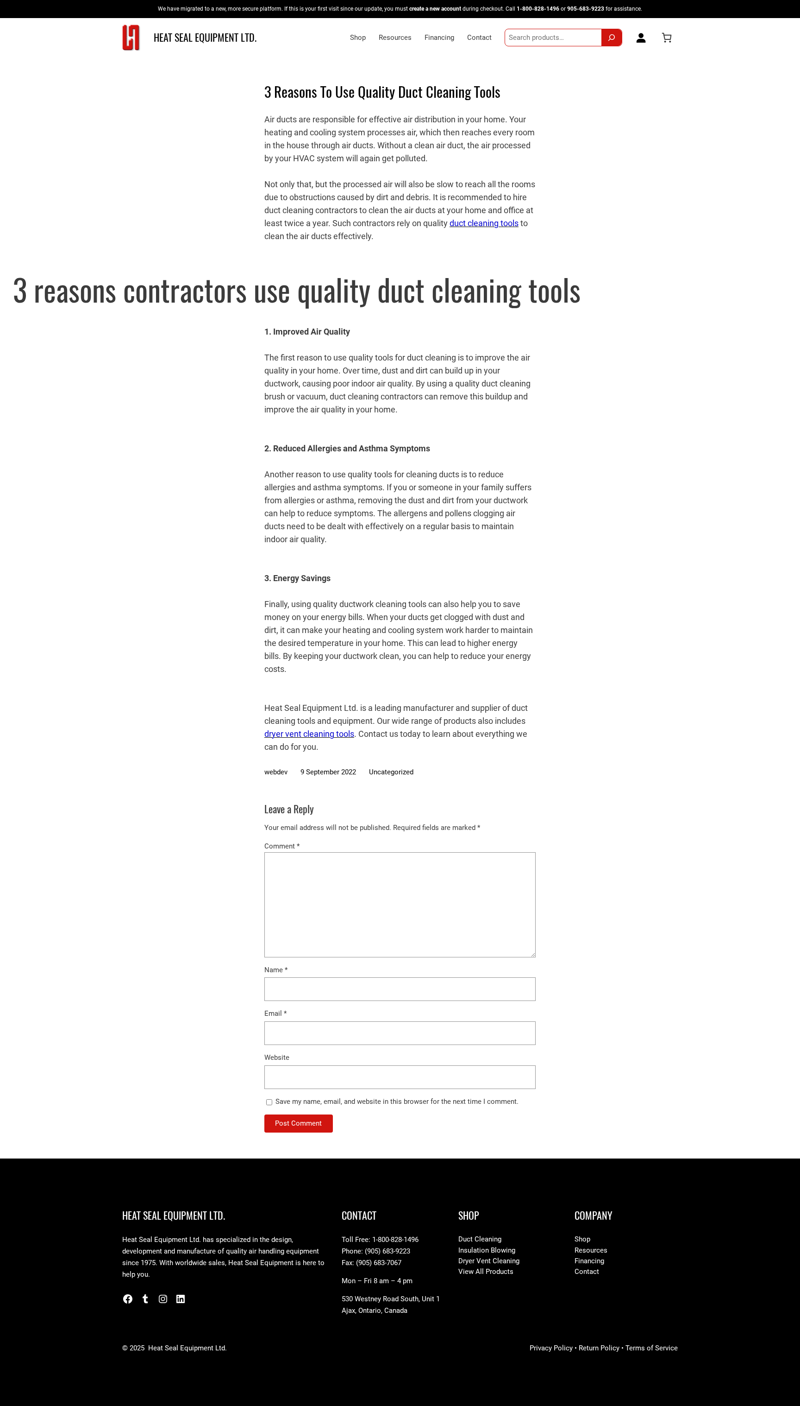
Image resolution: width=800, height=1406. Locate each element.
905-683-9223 (585, 8)
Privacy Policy (551, 1348)
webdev (276, 772)
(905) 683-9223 (387, 1251)
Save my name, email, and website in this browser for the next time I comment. (397, 1101)
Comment (282, 846)
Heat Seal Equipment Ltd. (205, 37)
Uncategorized (391, 772)
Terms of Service (651, 1348)
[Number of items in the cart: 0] (667, 37)
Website (276, 1057)
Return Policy (599, 1348)
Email (275, 1013)
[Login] (639, 37)
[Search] (611, 37)
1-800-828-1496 (538, 8)
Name (276, 970)
